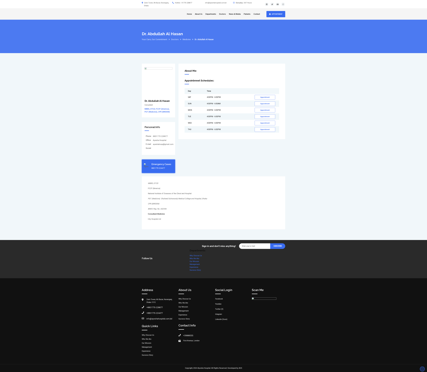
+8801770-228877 (154, 307)
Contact (257, 14)
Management (195, 264)
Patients (247, 14)
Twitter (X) (219, 309)
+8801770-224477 (154, 313)
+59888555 (188, 335)
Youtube (218, 304)
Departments (210, 14)
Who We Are (194, 258)
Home (189, 14)
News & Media (235, 14)
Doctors (222, 14)
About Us (198, 14)
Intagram (218, 314)
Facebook (219, 299)
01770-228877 (187, 3)
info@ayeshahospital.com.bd (215, 3)
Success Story (195, 270)
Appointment (277, 14)
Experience (194, 267)
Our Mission (194, 261)
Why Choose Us (196, 256)
